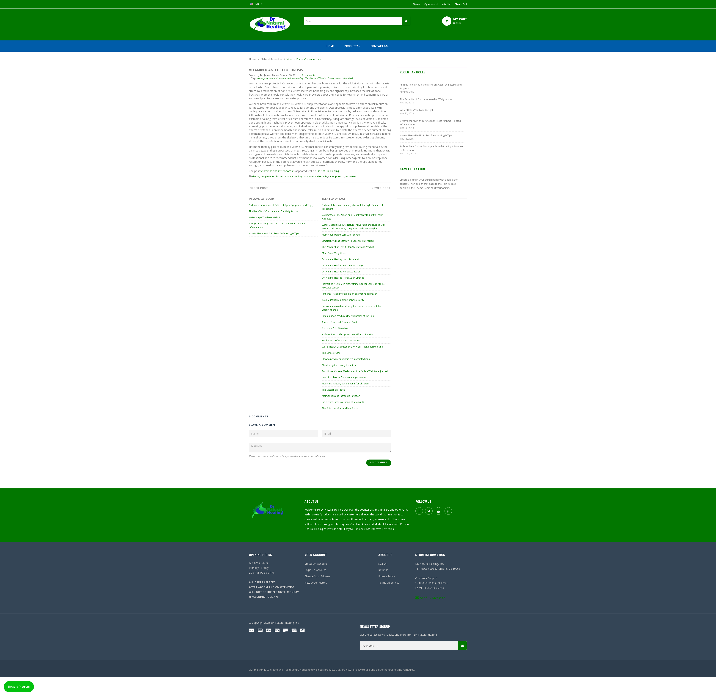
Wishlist (446, 4)
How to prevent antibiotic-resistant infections (346, 359)
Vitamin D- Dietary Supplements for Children (345, 383)
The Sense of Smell (332, 352)
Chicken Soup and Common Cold (339, 322)
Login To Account (315, 570)
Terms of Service (388, 582)
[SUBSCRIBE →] (462, 645)
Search (382, 563)
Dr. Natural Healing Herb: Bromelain (341, 259)
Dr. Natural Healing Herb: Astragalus (341, 271)
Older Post (259, 188)
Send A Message (432, 598)
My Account (431, 4)
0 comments (308, 75)
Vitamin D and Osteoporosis (277, 171)
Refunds (383, 570)
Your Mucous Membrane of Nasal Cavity (343, 300)
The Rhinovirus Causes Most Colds (340, 408)
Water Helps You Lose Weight (264, 217)
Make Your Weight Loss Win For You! (341, 234)
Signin (416, 4)
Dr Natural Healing (328, 171)
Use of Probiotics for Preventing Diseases (344, 377)
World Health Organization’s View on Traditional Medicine (352, 346)
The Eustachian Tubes (333, 389)
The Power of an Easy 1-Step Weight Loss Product (348, 247)
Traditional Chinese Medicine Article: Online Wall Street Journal (355, 371)
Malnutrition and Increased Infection (341, 395)
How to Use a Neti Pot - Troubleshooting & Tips (274, 233)
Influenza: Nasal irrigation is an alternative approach (349, 293)
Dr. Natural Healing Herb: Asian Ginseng (343, 277)
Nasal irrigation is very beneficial (339, 365)
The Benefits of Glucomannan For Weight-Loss (273, 211)
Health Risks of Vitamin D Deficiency (340, 340)
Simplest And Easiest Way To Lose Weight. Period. (348, 240)
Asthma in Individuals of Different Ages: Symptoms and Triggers (282, 205)
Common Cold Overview (335, 328)
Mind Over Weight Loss (334, 253)
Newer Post (380, 188)
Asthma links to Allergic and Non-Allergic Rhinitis (347, 334)
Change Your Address (317, 576)
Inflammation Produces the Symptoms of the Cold (348, 316)
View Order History (315, 582)
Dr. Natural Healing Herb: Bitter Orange (343, 265)
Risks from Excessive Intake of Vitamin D (343, 402)
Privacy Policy (386, 576)
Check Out (461, 4)
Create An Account (315, 563)
